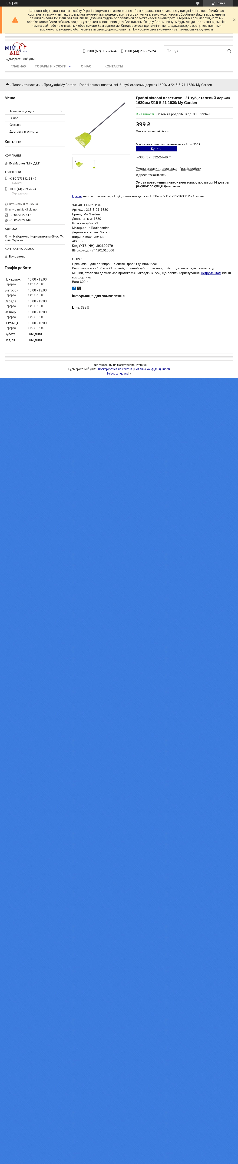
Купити (156, 149)
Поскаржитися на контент (115, 369)
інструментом (211, 273)
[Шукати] (229, 51)
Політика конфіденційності (152, 369)
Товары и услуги (50, 66)
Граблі (77, 196)
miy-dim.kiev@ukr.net (23, 209)
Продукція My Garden (60, 85)
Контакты (114, 66)
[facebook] (74, 289)
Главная (18, 66)
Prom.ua (141, 365)
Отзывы (15, 125)
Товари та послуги (26, 85)
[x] (79, 289)
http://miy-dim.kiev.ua (23, 204)
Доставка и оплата (24, 131)
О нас (86, 66)
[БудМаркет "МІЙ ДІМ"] (17, 49)
